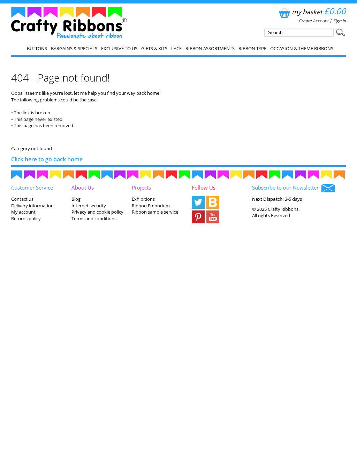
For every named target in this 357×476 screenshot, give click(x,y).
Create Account (313, 21)
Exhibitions (143, 199)
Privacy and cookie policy (97, 212)
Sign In (339, 21)
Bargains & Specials (74, 48)
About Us (82, 187)
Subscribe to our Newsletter (286, 187)
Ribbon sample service (155, 212)
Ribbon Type (252, 48)
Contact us (22, 199)
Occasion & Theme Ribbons (301, 48)
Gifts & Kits (154, 48)
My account (23, 212)
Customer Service (32, 187)
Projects (141, 187)
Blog (76, 199)
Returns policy (26, 218)
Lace (176, 48)
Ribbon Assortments (210, 48)
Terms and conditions (93, 218)
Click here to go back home (47, 159)
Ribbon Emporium (151, 205)
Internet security (88, 205)
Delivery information (32, 205)
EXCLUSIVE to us (119, 48)
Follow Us (203, 187)
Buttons (37, 48)
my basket (319, 11)
